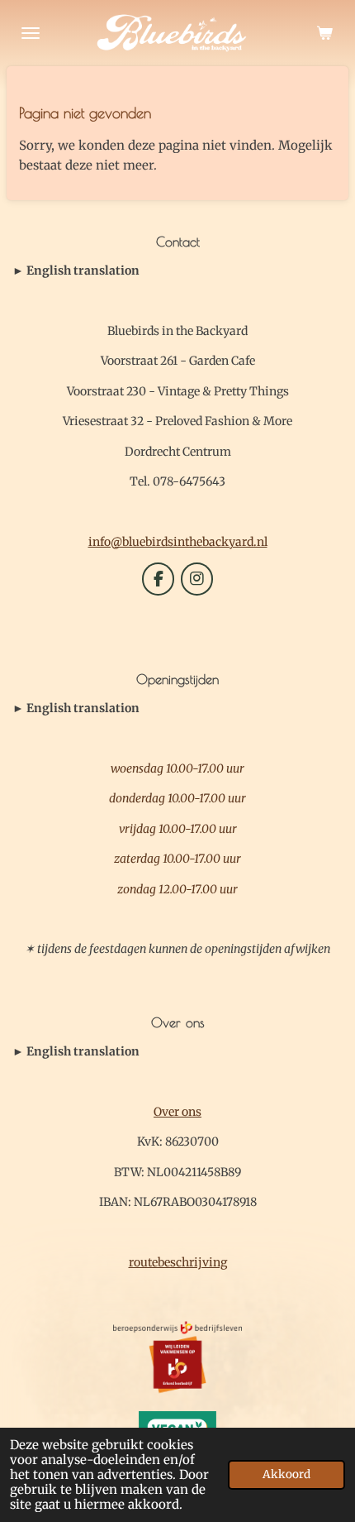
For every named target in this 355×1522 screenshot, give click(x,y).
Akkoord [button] (286, 1474)
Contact (76, 271)
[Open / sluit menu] (30, 33)
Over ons (177, 1111)
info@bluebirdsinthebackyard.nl (177, 541)
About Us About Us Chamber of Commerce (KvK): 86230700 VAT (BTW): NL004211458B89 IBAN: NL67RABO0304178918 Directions (173, 1052)
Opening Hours (76, 709)
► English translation (76, 270)
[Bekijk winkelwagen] (324, 33)
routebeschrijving (178, 1262)
